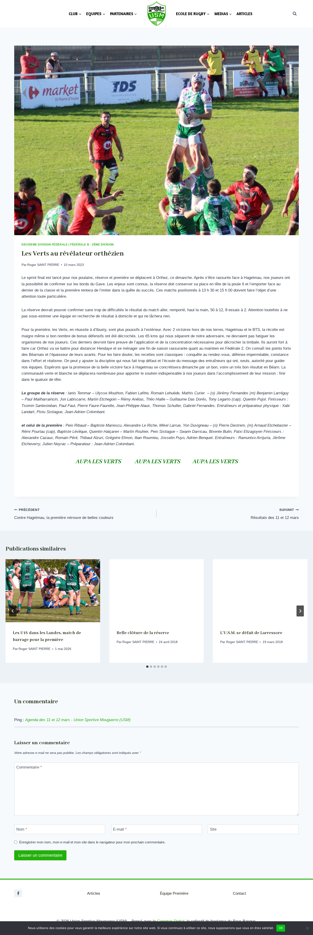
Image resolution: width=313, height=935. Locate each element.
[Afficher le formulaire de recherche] (295, 13)
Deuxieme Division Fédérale (45, 244)
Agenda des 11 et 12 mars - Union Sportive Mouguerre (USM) (78, 720)
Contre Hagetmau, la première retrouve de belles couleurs (63, 514)
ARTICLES (244, 13)
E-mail (120, 829)
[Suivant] (300, 610)
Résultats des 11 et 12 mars (275, 514)
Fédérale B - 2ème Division (92, 244)
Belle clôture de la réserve (143, 633)
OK (281, 928)
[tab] (147, 666)
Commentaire (29, 767)
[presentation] (52, 590)
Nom (21, 829)
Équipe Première (174, 893)
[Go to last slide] (12, 610)
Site (213, 829)
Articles (93, 893)
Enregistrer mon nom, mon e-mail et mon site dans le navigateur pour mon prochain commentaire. (92, 842)
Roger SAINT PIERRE (43, 265)
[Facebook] (18, 893)
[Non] (307, 928)
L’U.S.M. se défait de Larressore (251, 633)
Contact (239, 893)
